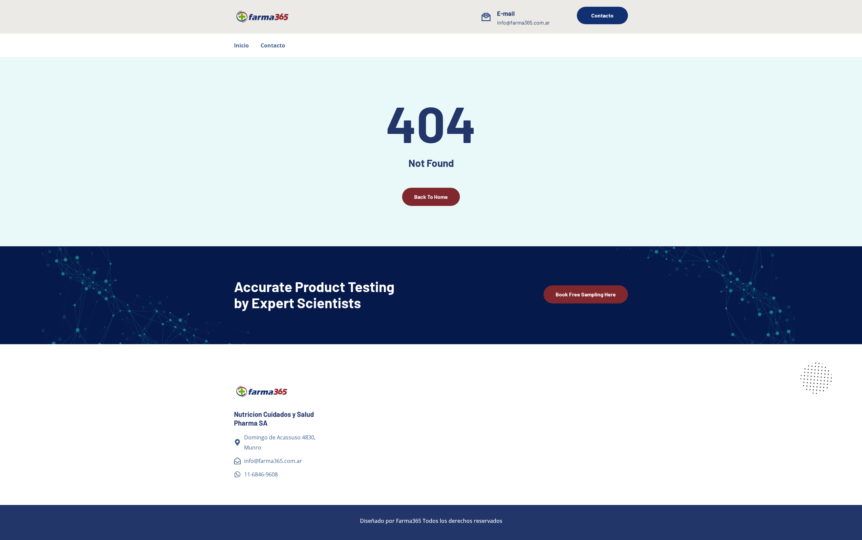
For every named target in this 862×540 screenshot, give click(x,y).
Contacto (273, 45)
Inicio (241, 45)
